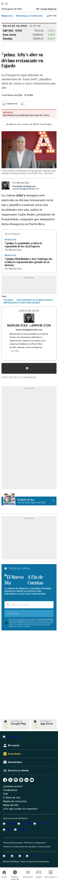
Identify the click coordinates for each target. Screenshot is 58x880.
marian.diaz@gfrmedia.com (25, 189)
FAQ (5, 793)
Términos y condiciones (34, 843)
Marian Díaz (17, 325)
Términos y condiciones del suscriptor (20, 846)
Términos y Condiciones (17, 621)
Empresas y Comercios (29, 15)
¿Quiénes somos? (13, 786)
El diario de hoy (11, 797)
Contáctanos (10, 790)
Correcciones (44, 846)
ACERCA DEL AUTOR (29, 311)
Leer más (15, 350)
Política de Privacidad (45, 619)
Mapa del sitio (10, 805)
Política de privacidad (12, 843)
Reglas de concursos (15, 801)
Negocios (7, 15)
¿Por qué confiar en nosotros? (20, 808)
